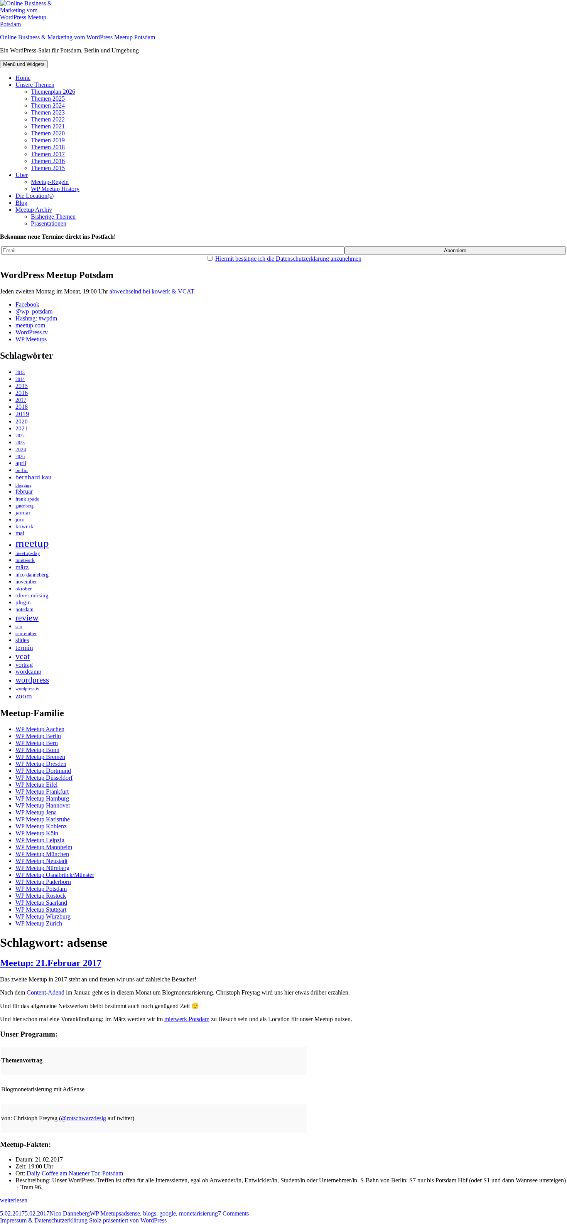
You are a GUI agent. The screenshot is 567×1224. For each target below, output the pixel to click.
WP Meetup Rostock (40, 895)
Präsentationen (48, 223)
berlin (21, 470)
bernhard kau (33, 477)
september (26, 633)
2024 (20, 449)
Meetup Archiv (33, 209)
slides (22, 640)
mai (19, 533)
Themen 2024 (48, 105)
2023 (20, 442)
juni (20, 519)
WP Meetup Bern (36, 743)
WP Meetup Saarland (41, 902)
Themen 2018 (48, 147)
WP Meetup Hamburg (42, 798)
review (27, 617)
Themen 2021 (48, 126)
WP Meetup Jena (36, 812)
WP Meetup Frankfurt (42, 791)
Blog (21, 202)
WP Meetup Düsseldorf (44, 777)
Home (22, 77)
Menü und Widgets (24, 64)
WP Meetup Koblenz (41, 826)
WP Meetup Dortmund (43, 770)
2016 (21, 392)
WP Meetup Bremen (40, 757)
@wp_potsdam (33, 311)
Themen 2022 (48, 119)
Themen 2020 (48, 133)
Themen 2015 (48, 168)
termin (24, 647)
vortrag (24, 664)
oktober (23, 589)
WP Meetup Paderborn (43, 881)
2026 (20, 456)
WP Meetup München (42, 854)
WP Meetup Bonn (37, 750)
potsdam (24, 609)
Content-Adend (45, 992)
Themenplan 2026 (53, 91)
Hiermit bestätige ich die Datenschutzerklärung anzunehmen (288, 258)
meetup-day (27, 553)
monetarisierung (198, 1213)
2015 (21, 386)
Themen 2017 (48, 154)
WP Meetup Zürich (38, 923)
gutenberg (24, 506)
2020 (21, 421)
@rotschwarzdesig (83, 1118)
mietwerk (25, 560)
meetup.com (30, 325)
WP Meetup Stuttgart (40, 909)
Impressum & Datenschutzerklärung (44, 1220)
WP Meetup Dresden (40, 763)
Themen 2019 (48, 140)
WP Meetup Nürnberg (42, 868)
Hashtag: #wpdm (36, 318)
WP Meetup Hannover (42, 805)
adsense (130, 1213)
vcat (22, 656)
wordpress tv (27, 688)
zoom (23, 696)
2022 (20, 435)
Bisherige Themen (53, 216)
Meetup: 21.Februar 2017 (50, 963)
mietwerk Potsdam (186, 1019)
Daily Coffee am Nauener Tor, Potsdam (75, 1173)
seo (18, 626)
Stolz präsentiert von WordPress (128, 1220)
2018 (21, 406)
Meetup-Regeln (50, 182)
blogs (149, 1213)
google (167, 1213)
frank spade (27, 499)
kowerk (24, 526)
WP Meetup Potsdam (41, 888)
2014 (20, 379)
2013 (20, 372)
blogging (23, 485)
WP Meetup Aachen (39, 729)
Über (21, 175)
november (26, 581)
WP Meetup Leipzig (39, 840)
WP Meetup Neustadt (41, 861)
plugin (23, 602)
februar (24, 491)
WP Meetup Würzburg (43, 916)
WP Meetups (31, 339)
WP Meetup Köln (36, 833)
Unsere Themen (34, 84)
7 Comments (233, 1213)
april (20, 463)
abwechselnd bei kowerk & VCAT (152, 291)
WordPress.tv (31, 332)
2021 (21, 428)
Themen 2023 (48, 112)
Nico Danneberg (69, 1213)
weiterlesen (13, 1200)
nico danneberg (32, 575)
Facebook (27, 304)
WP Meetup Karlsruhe (42, 819)
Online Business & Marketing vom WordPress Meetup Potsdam (77, 37)
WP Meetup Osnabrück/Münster (54, 875)
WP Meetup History (55, 188)
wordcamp (28, 671)
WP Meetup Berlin (38, 736)
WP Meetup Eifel (36, 784)
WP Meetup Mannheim (43, 847)
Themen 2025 (48, 98)
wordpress (32, 679)
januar (22, 512)
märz (22, 567)
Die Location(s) (34, 195)
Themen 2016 (48, 161)
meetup (32, 543)
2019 (22, 414)
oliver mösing (32, 595)
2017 (20, 400)
